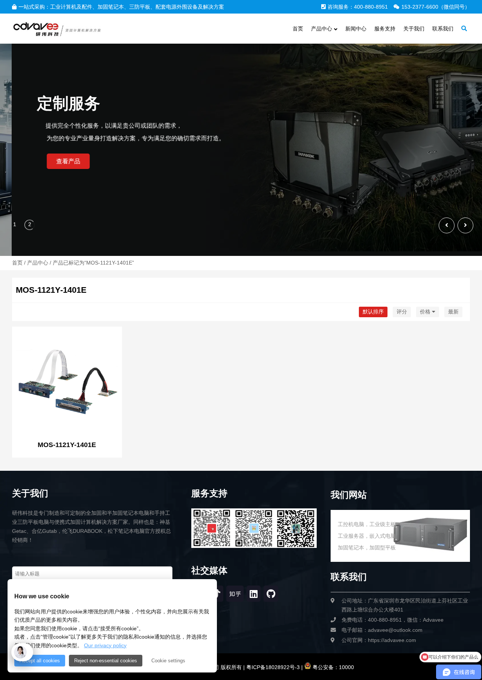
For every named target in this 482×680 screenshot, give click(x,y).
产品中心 (37, 263)
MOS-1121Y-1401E (67, 445)
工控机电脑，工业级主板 (367, 524)
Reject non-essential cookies (105, 660)
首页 (17, 263)
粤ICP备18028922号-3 (272, 667)
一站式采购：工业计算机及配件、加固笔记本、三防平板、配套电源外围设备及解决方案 (121, 7)
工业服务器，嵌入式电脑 (367, 536)
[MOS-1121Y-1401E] (67, 382)
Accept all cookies (40, 660)
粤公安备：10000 (332, 667)
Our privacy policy (105, 645)
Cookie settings (168, 660)
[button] (465, 225)
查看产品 (35, 161)
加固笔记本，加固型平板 (367, 548)
